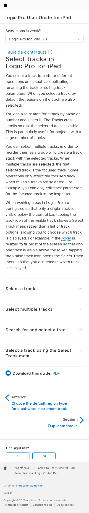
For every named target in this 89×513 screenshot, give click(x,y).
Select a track (20, 288)
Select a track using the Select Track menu (38, 353)
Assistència (21, 468)
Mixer (66, 238)
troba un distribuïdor (31, 485)
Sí (18, 456)
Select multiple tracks (28, 309)
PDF (56, 373)
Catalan (7, 493)
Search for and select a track (36, 329)
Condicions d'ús (42, 504)
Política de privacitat (16, 504)
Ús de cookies (65, 504)
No (44, 456)
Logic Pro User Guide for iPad (37, 17)
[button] (29, 52)
